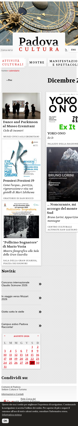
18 (10, 359)
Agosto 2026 (21, 336)
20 (21, 359)
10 (5, 355)
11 (10, 355)
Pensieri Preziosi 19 (18, 181)
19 (15, 359)
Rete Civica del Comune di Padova (30, 400)
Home (4, 70)
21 (26, 359)
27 (21, 363)
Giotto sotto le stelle (12, 311)
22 (32, 359)
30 (37, 363)
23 (37, 359)
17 (5, 359)
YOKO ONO (56, 133)
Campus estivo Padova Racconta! (14, 325)
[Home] (39, 52)
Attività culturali (13, 62)
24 (5, 363)
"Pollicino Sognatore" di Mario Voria (20, 244)
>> (40, 284)
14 (26, 355)
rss (65, 50)
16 (37, 355)
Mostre (37, 62)
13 (21, 355)
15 (32, 355)
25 (10, 363)
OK (5, 421)
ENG (73, 50)
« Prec (9, 80)
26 (16, 363)
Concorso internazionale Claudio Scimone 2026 (15, 284)
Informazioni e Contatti (12, 394)
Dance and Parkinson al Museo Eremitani (20, 124)
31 (5, 367)
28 (26, 363)
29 (32, 363)
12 (16, 355)
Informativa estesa (12, 414)
